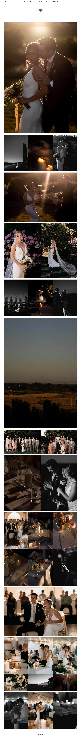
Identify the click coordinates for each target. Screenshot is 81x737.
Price (47, 1)
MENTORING (55, 1)
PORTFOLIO (32, 1)
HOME (24, 1)
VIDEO (40, 1)
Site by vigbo (40, 734)
